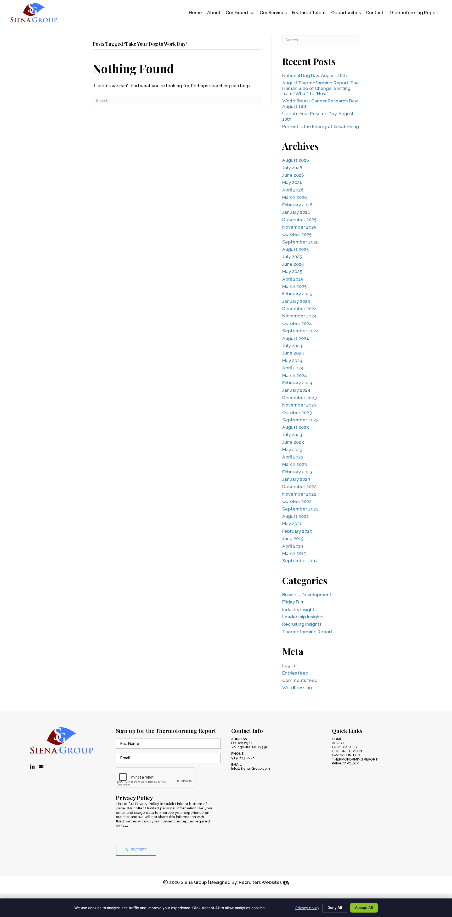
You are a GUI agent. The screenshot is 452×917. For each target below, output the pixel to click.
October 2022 (297, 501)
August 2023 (295, 427)
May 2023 (292, 449)
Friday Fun (292, 602)
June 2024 (293, 353)
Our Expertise (345, 747)
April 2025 (292, 279)
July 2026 (292, 167)
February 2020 (297, 531)
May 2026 (292, 182)
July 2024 (292, 345)
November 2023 (299, 405)
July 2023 (292, 434)
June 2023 (293, 442)
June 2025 (293, 264)
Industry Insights (299, 609)
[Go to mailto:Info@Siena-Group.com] (41, 766)
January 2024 (296, 390)
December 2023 (299, 397)
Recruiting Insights (301, 624)
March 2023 (294, 464)
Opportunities (346, 755)
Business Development (306, 594)
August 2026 (295, 160)
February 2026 (297, 204)
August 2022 (295, 516)
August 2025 (295, 249)
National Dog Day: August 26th (314, 75)
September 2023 (300, 419)
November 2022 (299, 494)
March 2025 (294, 286)
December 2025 (299, 219)
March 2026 (294, 197)
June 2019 (292, 538)
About (338, 743)
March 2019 (294, 553)
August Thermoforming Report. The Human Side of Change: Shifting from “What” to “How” (320, 88)
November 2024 (299, 315)
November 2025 (299, 227)
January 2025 (296, 301)
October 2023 (297, 412)
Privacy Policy (345, 763)
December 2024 (299, 308)
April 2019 (292, 546)
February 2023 (297, 471)
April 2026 (292, 190)
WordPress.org (298, 687)
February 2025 (297, 293)
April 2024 (292, 367)
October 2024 (297, 323)
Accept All (364, 907)
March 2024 (294, 375)
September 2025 (300, 242)
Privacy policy (307, 908)
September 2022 (300, 509)
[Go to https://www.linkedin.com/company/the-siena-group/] (32, 767)
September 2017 (300, 560)
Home (337, 739)
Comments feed (300, 680)
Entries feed (295, 673)
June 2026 (293, 175)
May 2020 (292, 523)
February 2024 (297, 382)
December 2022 (299, 486)
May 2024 (292, 360)
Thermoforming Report (307, 631)
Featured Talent (348, 751)
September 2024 (300, 330)
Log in (288, 665)
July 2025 (292, 256)
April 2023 (292, 457)
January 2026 (296, 212)
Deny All (334, 907)
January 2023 (296, 479)
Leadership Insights (302, 616)
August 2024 (295, 338)
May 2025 (292, 271)
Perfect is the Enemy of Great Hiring (320, 126)
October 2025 (297, 234)
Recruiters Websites (261, 882)
